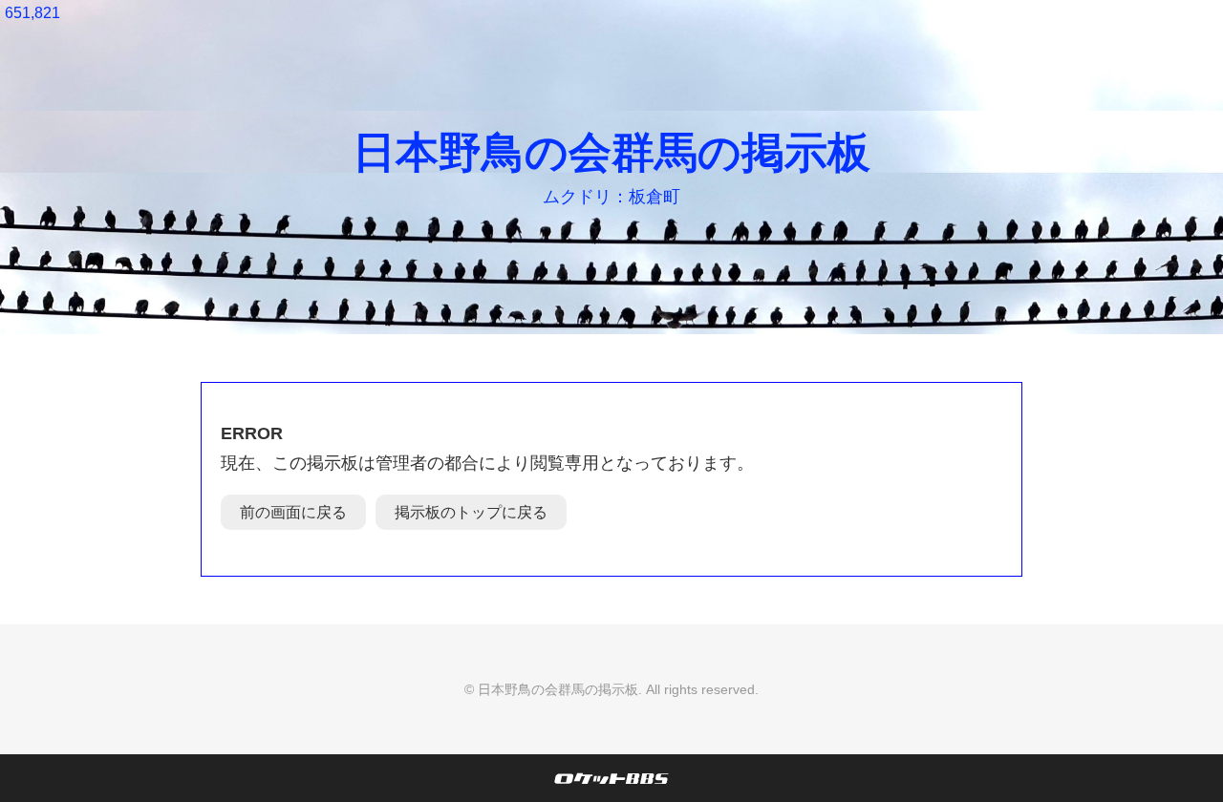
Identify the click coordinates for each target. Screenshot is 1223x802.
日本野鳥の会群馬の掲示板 (611, 152)
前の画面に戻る (293, 512)
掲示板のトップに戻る (471, 512)
